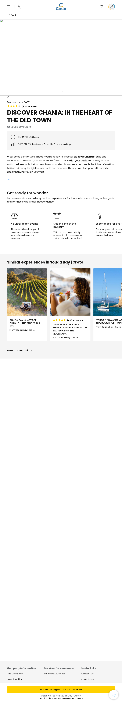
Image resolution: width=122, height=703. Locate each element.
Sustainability (14, 679)
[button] (101, 7)
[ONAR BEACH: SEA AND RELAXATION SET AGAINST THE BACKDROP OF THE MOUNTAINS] (70, 304)
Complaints (87, 679)
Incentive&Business (54, 673)
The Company (15, 673)
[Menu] (9, 7)
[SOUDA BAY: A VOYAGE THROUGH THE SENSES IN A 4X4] (27, 304)
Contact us (87, 673)
